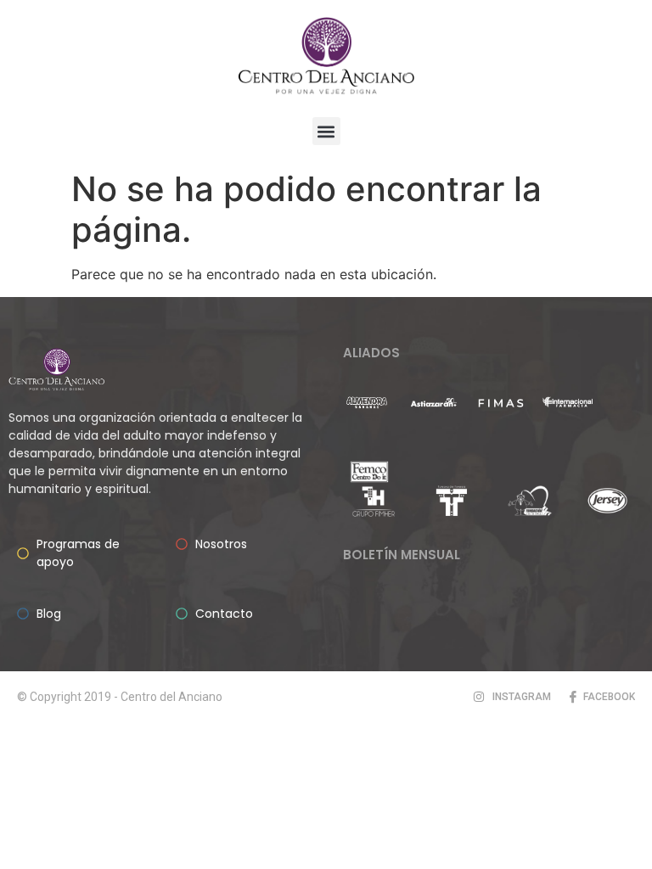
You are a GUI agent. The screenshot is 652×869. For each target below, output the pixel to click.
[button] (326, 131)
